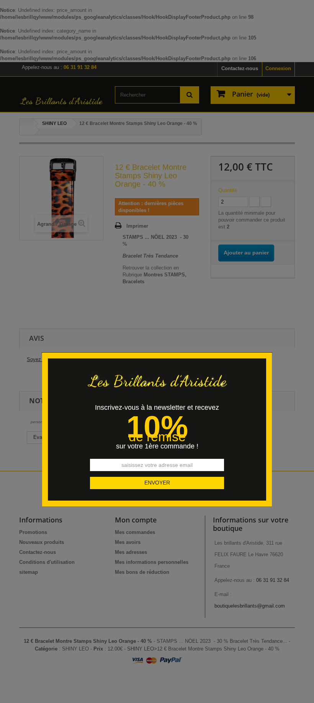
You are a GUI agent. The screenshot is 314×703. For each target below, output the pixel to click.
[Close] (269, 348)
